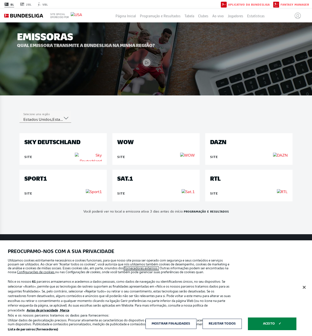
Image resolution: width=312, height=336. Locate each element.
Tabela (189, 15)
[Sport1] (94, 192)
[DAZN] (280, 156)
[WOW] (187, 156)
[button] (296, 15)
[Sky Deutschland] (88, 157)
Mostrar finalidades (171, 323)
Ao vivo (218, 15)
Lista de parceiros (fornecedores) (33, 329)
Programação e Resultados (160, 15)
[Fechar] (304, 287)
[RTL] (282, 192)
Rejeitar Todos (222, 323)
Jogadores (235, 15)
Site (28, 157)
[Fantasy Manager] (276, 4)
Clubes (203, 15)
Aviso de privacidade (42, 310)
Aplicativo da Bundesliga (249, 4)
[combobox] (45, 120)
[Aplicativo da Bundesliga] (224, 4)
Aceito (269, 323)
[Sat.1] (188, 192)
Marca (64, 310)
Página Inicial (126, 15)
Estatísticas (256, 15)
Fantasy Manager (295, 4)
